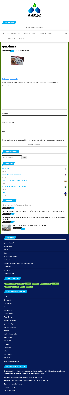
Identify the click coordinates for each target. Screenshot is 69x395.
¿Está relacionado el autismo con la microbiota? (16, 205)
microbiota (15, 286)
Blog (49, 33)
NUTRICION (7, 341)
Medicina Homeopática (10, 256)
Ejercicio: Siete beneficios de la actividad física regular (29, 225)
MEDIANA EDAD (45, 283)
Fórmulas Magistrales (10, 320)
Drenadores (7, 307)
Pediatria (6, 344)
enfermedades (8, 310)
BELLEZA (6, 297)
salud (5, 351)
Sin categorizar (8, 354)
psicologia (20, 283)
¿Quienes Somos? (9, 243)
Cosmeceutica (8, 300)
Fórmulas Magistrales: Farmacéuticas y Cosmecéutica (19, 263)
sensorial (35, 283)
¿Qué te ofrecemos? (29, 33)
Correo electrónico (8, 122)
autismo (8, 286)
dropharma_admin (23, 50)
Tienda (42, 33)
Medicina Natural (8, 260)
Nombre (5, 113)
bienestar (55, 283)
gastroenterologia (9, 324)
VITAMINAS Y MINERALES (11, 361)
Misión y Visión (8, 246)
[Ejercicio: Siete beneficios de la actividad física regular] (6, 228)
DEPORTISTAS (8, 303)
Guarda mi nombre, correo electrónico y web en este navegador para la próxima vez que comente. (34, 140)
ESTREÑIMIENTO (9, 314)
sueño (22, 286)
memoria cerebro (10, 283)
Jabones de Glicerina (10, 327)
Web (3, 131)
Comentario (6, 86)
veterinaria (7, 358)
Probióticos (7, 267)
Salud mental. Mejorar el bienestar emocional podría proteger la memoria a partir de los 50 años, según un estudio (33, 218)
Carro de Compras (9, 273)
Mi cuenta (22, 39)
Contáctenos (11, 39)
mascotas (7, 331)
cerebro (28, 283)
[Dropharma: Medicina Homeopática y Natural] (3, 33)
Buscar (25, 157)
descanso (29, 286)
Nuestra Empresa (13, 33)
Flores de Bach (8, 317)
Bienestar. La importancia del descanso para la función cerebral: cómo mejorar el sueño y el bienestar (33, 211)
